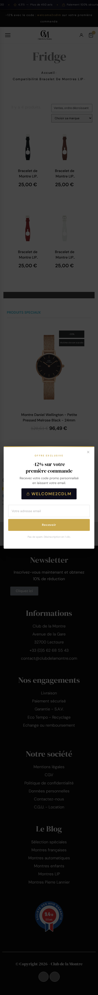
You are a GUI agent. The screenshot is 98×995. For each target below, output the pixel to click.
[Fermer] (88, 452)
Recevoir (49, 525)
